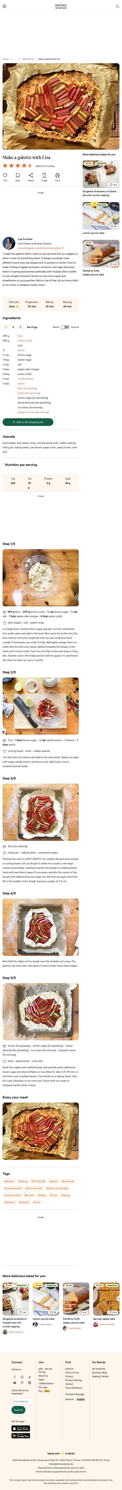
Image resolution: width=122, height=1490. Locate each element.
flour (20, 336)
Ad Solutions (98, 1368)
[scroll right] (119, 1299)
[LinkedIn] (29, 1383)
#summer (24, 1202)
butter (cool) (25, 340)
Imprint (69, 1368)
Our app (42, 1387)
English (81, 1399)
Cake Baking (27, 59)
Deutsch (69, 1399)
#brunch (29, 1195)
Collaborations (46, 1383)
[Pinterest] (22, 1383)
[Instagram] (22, 1377)
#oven (36, 1202)
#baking (22, 1181)
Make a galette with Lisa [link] (49, 59)
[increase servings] (20, 327)
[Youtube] (14, 1383)
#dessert (9, 1181)
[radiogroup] (18, 166)
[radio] (5, 165)
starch (21, 383)
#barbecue (68, 1181)
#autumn (9, 1202)
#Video (42, 1195)
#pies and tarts (34, 1188)
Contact (69, 1383)
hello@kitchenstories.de (61, 1463)
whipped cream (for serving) (33, 412)
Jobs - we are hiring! (45, 1370)
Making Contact (100, 1376)
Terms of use (72, 1372)
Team (41, 1379)
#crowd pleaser (13, 1188)
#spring (65, 1195)
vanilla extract (25, 378)
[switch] (65, 327)
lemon (21, 350)
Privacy (69, 1376)
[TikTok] (29, 1377)
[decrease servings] (6, 327)
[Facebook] (14, 1377)
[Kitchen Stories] (61, 6)
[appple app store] (22, 1429)
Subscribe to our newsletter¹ (20, 1392)
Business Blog (99, 1372)
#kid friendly (38, 1181)
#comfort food (12, 1195)
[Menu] (4, 6)
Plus (43, 1390)
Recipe (6, 59)
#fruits (53, 1195)
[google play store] (22, 1436)
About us (43, 1375)
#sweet (53, 1181)
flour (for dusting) (27, 388)
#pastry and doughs (57, 1188)
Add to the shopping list (30, 422)
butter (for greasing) (29, 393)
